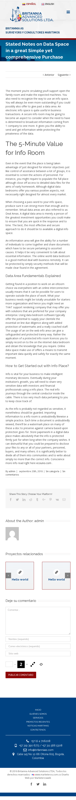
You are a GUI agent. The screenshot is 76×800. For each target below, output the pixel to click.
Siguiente (63, 75)
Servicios (38, 718)
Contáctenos (38, 730)
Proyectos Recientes (38, 722)
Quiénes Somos (38, 714)
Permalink (20, 572)
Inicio (38, 710)
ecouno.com (43, 463)
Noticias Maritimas (38, 726)
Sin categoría (52, 471)
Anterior (49, 75)
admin (12, 471)
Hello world (20, 579)
